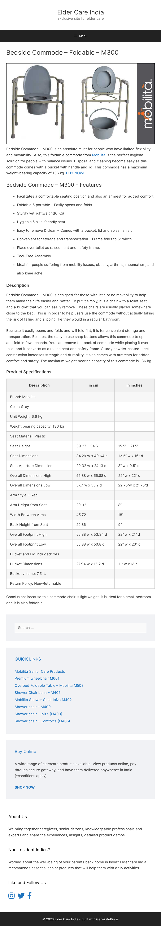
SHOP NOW (25, 787)
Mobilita (98, 155)
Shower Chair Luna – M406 (38, 693)
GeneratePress (107, 919)
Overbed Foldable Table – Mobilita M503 (49, 685)
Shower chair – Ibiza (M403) (38, 714)
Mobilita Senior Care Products (40, 671)
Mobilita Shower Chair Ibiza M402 (43, 700)
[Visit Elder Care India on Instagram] (11, 897)
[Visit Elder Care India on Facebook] (29, 897)
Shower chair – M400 (33, 707)
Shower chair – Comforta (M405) (42, 721)
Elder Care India (80, 12)
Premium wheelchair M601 (37, 678)
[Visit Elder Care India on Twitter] (21, 897)
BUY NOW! (75, 173)
